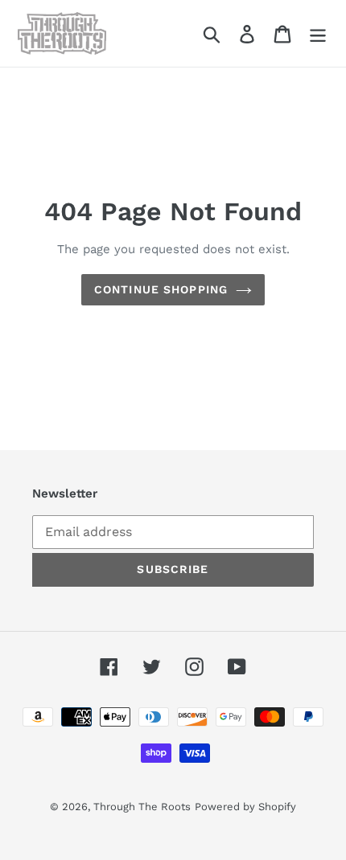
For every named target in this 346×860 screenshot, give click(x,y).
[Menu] (318, 33)
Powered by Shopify (245, 807)
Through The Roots (142, 807)
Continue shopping (161, 289)
